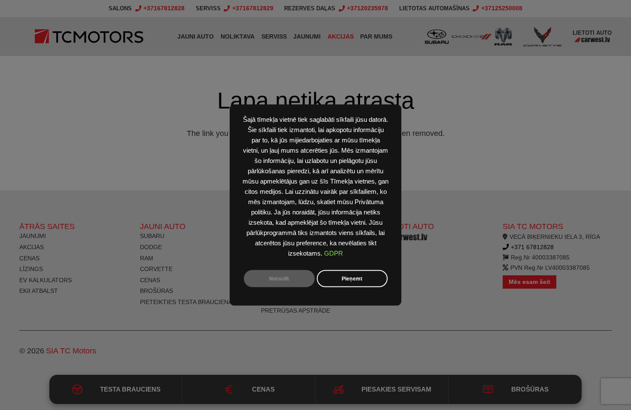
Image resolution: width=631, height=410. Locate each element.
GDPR (333, 253)
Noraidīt (279, 279)
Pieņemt (352, 279)
